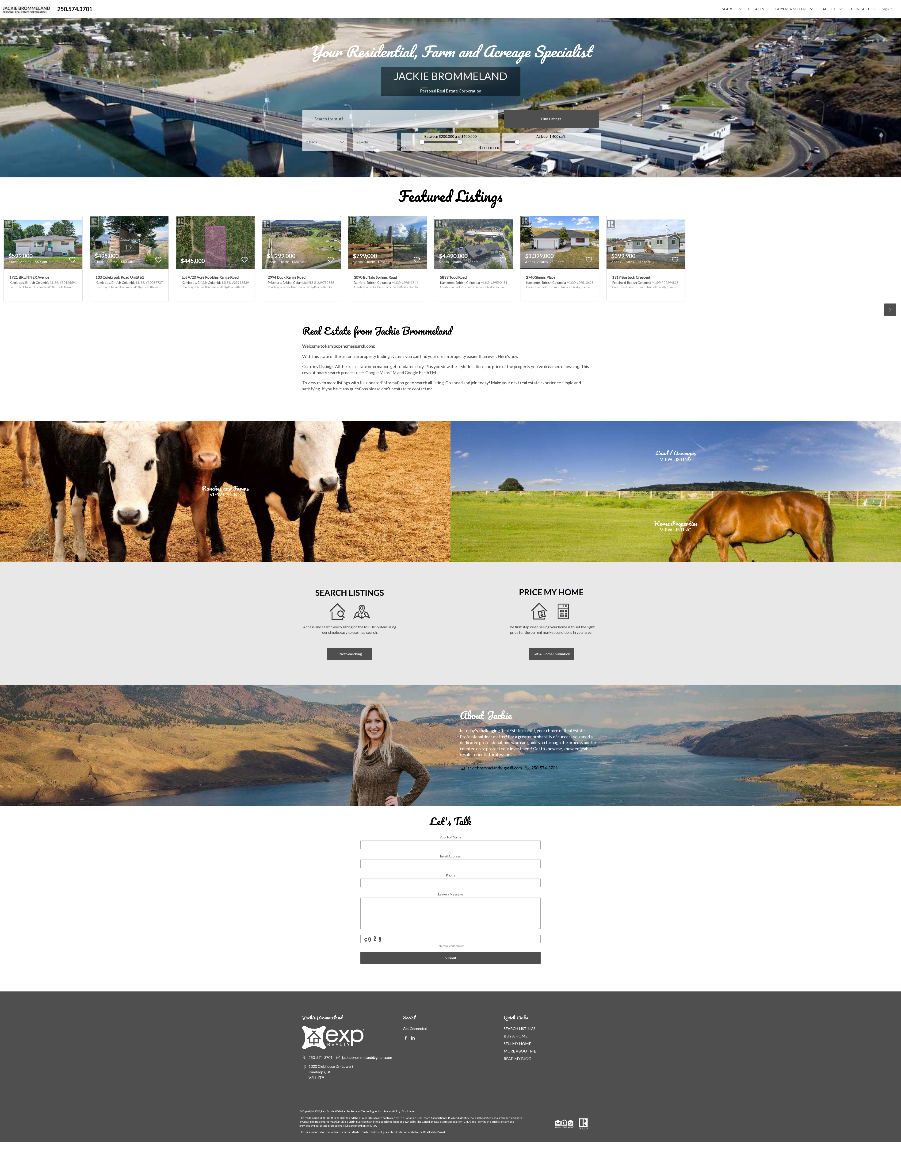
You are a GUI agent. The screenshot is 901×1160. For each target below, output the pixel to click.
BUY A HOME (515, 1036)
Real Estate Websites (334, 1111)
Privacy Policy (392, 1111)
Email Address (450, 856)
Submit (450, 958)
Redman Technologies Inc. (367, 1111)
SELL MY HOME (517, 1043)
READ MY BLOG (517, 1058)
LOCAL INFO (759, 9)
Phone (450, 875)
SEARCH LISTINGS (519, 1028)
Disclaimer (408, 1111)
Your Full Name (450, 837)
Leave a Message (450, 894)
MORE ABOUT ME (520, 1051)
